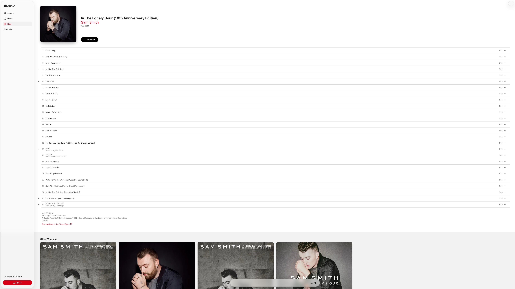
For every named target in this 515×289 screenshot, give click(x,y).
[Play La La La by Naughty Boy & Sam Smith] (43, 155)
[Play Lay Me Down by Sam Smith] (43, 100)
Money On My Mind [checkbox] (54, 112)
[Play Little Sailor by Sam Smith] (43, 106)
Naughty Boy (51, 156)
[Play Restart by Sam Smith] (43, 124)
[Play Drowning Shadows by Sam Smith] (43, 174)
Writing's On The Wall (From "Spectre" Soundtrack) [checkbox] (67, 180)
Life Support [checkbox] (51, 118)
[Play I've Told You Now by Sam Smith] (43, 75)
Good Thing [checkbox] (50, 51)
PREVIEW (500, 50)
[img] (9, 6)
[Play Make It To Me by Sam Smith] (43, 94)
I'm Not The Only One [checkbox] (55, 69)
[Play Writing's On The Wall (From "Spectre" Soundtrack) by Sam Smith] (43, 180)
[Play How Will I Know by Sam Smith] (43, 161)
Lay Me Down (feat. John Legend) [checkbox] (60, 198)
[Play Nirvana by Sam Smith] (43, 137)
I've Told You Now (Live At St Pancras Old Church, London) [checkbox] (70, 143)
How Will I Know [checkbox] (52, 161)
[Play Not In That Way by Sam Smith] (43, 87)
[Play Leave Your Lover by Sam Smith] (43, 63)
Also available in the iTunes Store (56, 224)
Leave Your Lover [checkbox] (53, 63)
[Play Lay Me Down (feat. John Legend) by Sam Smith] (43, 198)
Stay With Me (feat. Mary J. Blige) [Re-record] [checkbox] (65, 186)
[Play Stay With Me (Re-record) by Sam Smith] (43, 57)
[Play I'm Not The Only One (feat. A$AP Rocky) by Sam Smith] (43, 192)
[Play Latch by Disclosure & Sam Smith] (43, 149)
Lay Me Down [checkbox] (51, 100)
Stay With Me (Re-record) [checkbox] (56, 57)
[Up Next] (311, 283)
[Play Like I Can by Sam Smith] (43, 81)
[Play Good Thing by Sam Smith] (43, 51)
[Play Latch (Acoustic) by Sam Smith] (43, 167)
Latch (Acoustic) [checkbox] (52, 167)
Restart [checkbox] (49, 124)
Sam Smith (90, 22)
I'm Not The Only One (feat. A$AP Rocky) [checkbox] (63, 192)
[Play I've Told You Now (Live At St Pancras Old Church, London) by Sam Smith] (43, 143)
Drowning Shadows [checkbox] (54, 174)
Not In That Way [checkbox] (52, 87)
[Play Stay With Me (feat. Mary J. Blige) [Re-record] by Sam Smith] (43, 186)
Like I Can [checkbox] (50, 81)
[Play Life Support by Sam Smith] (43, 118)
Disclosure (50, 150)
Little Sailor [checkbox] (50, 106)
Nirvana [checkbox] (49, 137)
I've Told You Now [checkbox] (53, 75)
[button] (17, 13)
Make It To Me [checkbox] (52, 94)
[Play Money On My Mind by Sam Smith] (43, 112)
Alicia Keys (59, 205)
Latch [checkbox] (48, 148)
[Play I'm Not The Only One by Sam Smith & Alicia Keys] (43, 204)
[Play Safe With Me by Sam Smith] (43, 131)
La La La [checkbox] (49, 154)
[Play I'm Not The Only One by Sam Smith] (43, 69)
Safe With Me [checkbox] (51, 131)
